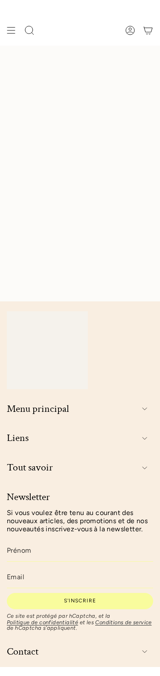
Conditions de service (123, 622)
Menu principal (38, 409)
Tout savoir (30, 468)
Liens (18, 438)
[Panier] (148, 30)
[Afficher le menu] (11, 30)
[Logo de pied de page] (47, 350)
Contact (22, 652)
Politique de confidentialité (42, 622)
